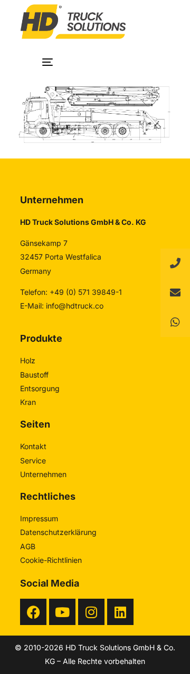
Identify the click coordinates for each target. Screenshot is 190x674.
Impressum (39, 518)
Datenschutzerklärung (58, 532)
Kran (28, 402)
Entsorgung (40, 388)
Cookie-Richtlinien (51, 560)
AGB (27, 546)
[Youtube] (62, 612)
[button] (175, 322)
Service (33, 460)
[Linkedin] (120, 612)
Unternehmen (43, 474)
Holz (27, 360)
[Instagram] (91, 612)
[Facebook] (33, 612)
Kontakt (33, 446)
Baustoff (34, 374)
